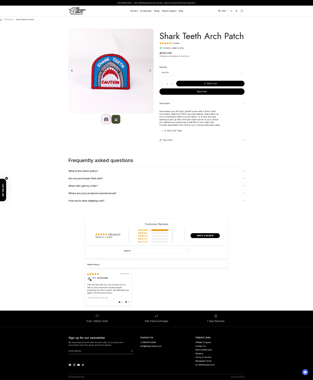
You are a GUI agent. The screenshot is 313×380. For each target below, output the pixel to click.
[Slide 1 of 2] (106, 119)
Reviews (199, 353)
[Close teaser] (6, 178)
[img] (93, 274)
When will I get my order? (83, 185)
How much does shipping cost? (86, 200)
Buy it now (202, 91)
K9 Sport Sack (79, 377)
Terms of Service (203, 357)
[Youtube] (78, 364)
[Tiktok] (82, 364)
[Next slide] (151, 71)
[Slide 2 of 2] (116, 119)
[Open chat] (305, 372)
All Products (9, 19)
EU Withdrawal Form (205, 365)
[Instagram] (74, 364)
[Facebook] (69, 364)
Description (164, 103)
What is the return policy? (83, 171)
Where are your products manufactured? (92, 193)
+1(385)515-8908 (148, 342)
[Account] (236, 11)
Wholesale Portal (203, 361)
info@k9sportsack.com (151, 346)
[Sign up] (131, 351)
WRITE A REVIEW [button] (205, 235)
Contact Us (200, 346)
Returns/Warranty (203, 350)
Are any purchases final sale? (85, 178)
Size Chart (168, 140)
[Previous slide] (71, 71)
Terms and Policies (238, 377)
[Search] (231, 11)
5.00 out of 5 (114, 234)
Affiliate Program (203, 342)
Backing (163, 67)
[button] (165, 43)
